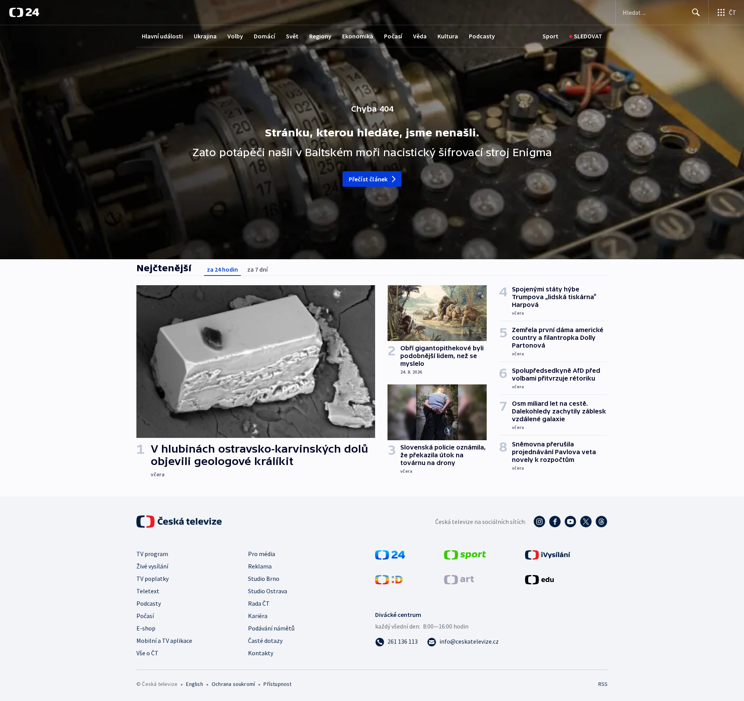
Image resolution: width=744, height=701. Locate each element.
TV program (152, 554)
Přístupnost (277, 683)
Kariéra (257, 616)
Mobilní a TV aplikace (164, 640)
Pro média (261, 554)
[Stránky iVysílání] (547, 554)
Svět (292, 36)
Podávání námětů (271, 628)
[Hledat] (696, 12)
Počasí (393, 36)
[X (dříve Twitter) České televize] (586, 521)
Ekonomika (357, 36)
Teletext (147, 591)
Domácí (264, 36)
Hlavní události (162, 36)
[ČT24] (24, 12)
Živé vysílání (152, 566)
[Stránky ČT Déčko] (389, 579)
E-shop (145, 628)
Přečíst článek (368, 179)
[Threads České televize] (601, 521)
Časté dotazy (265, 640)
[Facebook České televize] (555, 521)
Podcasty (482, 36)
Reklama (260, 566)
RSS (603, 683)
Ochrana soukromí (233, 683)
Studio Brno (263, 578)
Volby (235, 36)
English (194, 683)
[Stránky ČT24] (390, 554)
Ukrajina (205, 36)
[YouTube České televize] (570, 521)
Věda (420, 36)
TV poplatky (152, 578)
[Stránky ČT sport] (465, 554)
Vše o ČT (147, 653)
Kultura (447, 36)
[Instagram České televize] (539, 521)
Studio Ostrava (267, 591)
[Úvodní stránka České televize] (179, 521)
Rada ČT (259, 603)
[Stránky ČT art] (459, 579)
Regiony (320, 36)
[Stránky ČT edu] (539, 579)
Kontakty (260, 653)
